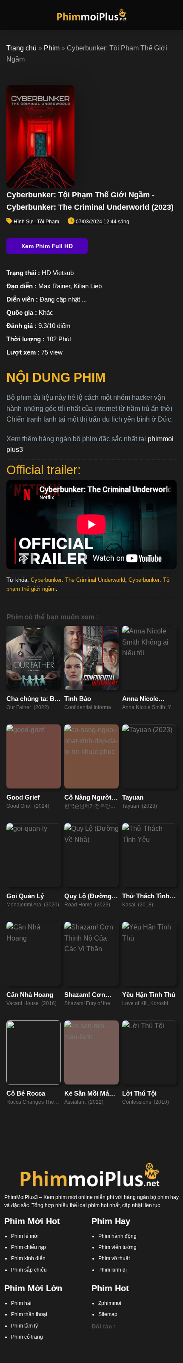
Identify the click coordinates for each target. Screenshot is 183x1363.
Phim (52, 48)
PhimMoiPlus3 (21, 1197)
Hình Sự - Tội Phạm (36, 222)
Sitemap (107, 1314)
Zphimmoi (109, 1303)
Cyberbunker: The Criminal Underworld (78, 580)
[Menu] (11, 14)
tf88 (96, 1338)
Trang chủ (21, 48)
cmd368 (140, 1338)
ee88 (137, 1346)
